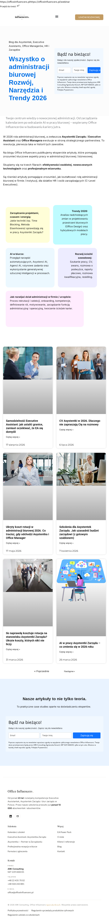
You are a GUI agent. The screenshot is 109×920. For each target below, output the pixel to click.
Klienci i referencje (66, 842)
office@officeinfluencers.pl (20, 892)
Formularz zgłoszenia (17, 851)
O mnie (60, 837)
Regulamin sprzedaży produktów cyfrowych (52, 910)
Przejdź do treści (8, 6)
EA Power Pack (64, 832)
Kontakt (61, 851)
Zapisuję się (94, 70)
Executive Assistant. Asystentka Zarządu (27, 837)
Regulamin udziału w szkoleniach (24, 914)
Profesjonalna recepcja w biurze (22, 846)
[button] (56, 16)
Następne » (69, 671)
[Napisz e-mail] (17, 816)
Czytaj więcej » (13, 437)
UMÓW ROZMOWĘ (89, 17)
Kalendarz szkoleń (16, 832)
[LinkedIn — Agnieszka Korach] (10, 816)
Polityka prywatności (18, 910)
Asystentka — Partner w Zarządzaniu (25, 842)
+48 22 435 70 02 (16, 880)
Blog (59, 846)
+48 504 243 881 (16, 883)
